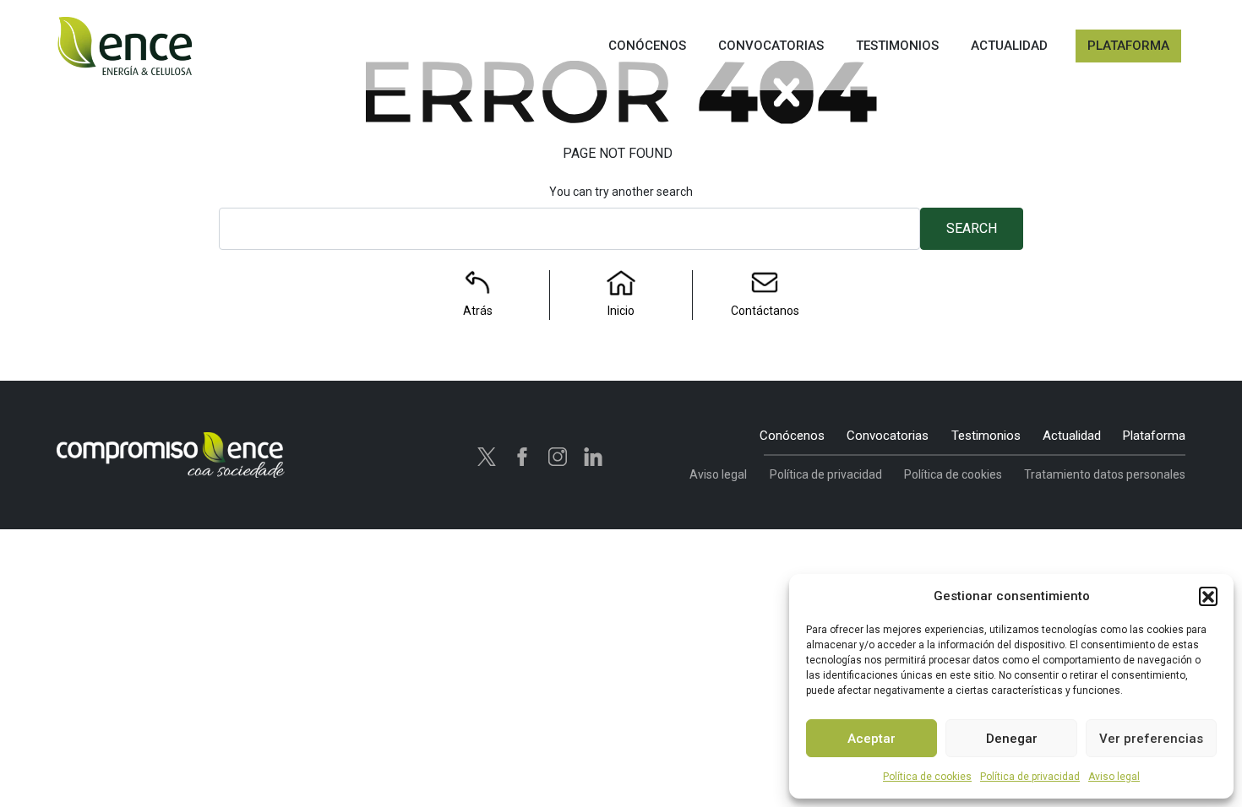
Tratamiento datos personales (1104, 474)
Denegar (1012, 738)
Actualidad (1072, 435)
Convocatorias (888, 435)
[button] (1208, 596)
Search (971, 228)
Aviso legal (1114, 777)
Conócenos (792, 435)
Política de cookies (927, 777)
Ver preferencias (1151, 738)
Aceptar (871, 738)
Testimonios (986, 435)
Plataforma (1154, 435)
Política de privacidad (1030, 777)
